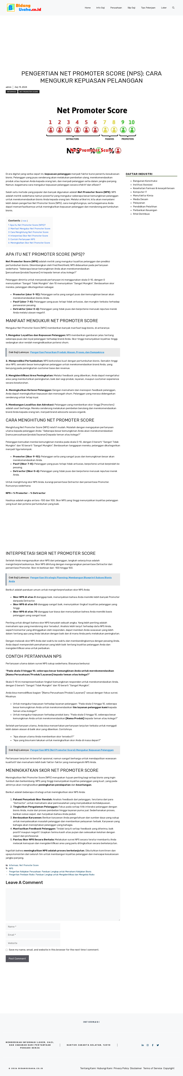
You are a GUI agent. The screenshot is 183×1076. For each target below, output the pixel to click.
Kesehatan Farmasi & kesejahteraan (154, 188)
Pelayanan (139, 202)
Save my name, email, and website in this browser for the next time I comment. (54, 949)
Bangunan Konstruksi (145, 180)
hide (24, 221)
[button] (173, 7)
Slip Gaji (131, 7)
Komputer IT (140, 192)
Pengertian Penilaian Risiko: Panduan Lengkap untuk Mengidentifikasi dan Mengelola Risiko (52, 874)
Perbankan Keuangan (145, 210)
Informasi (11, 92)
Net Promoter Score (29, 92)
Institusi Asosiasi (143, 184)
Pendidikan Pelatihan (145, 206)
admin (8, 87)
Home (88, 7)
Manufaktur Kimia (143, 195)
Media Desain (140, 199)
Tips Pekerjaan (148, 7)
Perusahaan (116, 7)
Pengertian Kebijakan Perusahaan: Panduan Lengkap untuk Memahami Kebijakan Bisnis (50, 871)
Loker (164, 7)
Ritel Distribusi (141, 213)
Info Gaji (100, 7)
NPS (11, 868)
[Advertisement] (91, 37)
